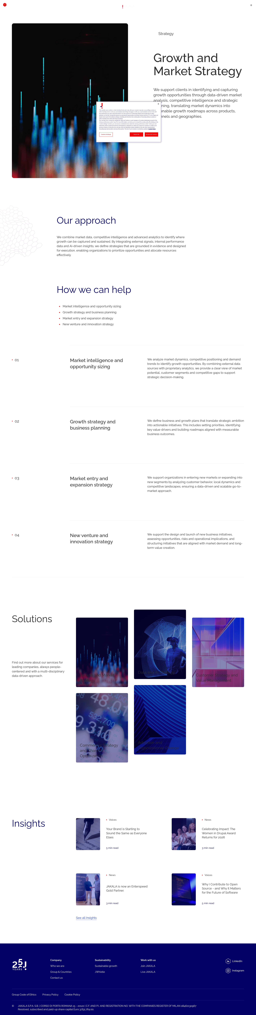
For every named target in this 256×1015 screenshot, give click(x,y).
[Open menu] (4, 5)
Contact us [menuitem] (56, 977)
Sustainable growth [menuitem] (106, 966)
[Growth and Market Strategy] (102, 652)
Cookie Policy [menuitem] (72, 994)
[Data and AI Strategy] (160, 644)
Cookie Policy (152, 129)
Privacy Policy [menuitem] (50, 994)
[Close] (158, 104)
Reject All (136, 134)
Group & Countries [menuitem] (61, 971)
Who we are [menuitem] (57, 966)
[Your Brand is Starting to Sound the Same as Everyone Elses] (112, 834)
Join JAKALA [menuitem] (148, 966)
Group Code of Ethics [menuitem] (24, 994)
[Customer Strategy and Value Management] (218, 652)
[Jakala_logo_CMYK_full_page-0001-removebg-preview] (128, 6)
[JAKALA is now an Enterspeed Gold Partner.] (112, 889)
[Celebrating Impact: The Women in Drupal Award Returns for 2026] (208, 834)
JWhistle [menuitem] (100, 971)
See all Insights (86, 918)
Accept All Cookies (151, 134)
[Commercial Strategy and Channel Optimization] (102, 728)
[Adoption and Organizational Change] (160, 719)
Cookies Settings (106, 134)
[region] (128, 122)
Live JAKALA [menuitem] (148, 971)
